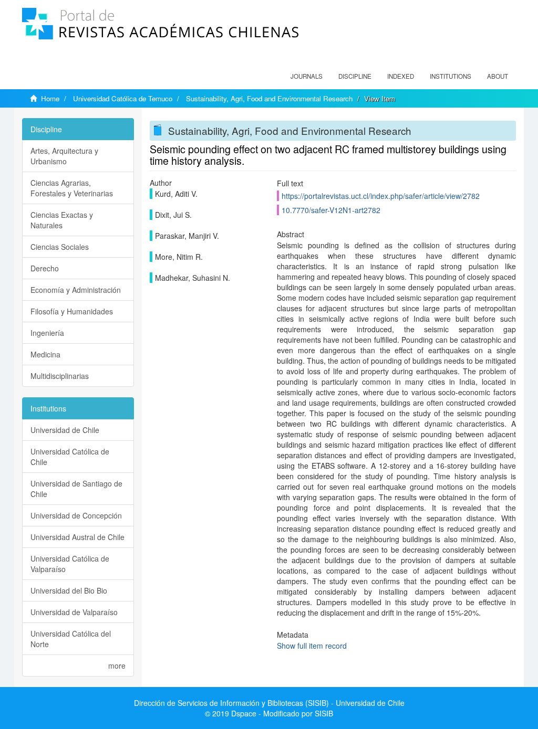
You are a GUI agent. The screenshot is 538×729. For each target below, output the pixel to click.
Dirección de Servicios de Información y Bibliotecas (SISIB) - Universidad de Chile (269, 703)
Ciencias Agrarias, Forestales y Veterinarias (71, 187)
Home (50, 98)
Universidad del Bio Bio (68, 590)
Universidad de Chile (64, 430)
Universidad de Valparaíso (74, 612)
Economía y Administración (75, 289)
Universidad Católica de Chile (69, 456)
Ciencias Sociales (59, 246)
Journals (307, 76)
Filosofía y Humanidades (71, 311)
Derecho (44, 268)
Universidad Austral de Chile (77, 537)
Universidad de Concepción (76, 515)
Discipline (354, 76)
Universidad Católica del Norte (70, 638)
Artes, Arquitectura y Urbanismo (64, 155)
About (497, 76)
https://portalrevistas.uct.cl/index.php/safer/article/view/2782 (381, 196)
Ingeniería (47, 332)
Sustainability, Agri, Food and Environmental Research (269, 98)
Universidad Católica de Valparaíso (69, 563)
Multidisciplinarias (59, 376)
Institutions (450, 76)
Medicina (45, 354)
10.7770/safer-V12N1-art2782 (331, 210)
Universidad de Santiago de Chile (76, 488)
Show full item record (312, 645)
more (117, 665)
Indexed (400, 76)
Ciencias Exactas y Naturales (61, 219)
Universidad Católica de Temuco (122, 98)
